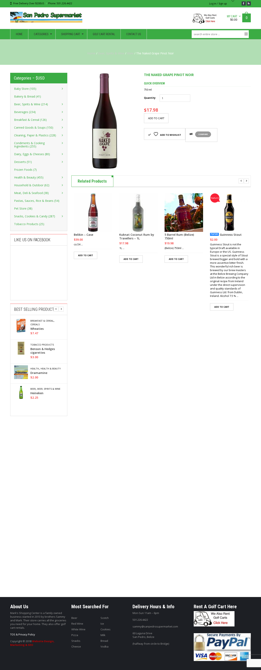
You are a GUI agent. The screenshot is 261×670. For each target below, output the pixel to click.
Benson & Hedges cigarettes (42, 351)
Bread (104, 641)
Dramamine (38, 373)
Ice (102, 623)
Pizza (74, 635)
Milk (103, 635)
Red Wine (77, 623)
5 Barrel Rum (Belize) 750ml (179, 236)
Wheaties (37, 329)
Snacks (75, 641)
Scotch (105, 618)
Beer (33, 388)
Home (91, 53)
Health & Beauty (51, 368)
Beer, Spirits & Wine (111, 53)
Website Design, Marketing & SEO (32, 643)
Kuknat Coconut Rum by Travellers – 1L (136, 236)
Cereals (35, 324)
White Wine (78, 629)
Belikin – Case (83, 235)
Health (34, 368)
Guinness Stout (231, 235)
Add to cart (156, 118)
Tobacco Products (42, 344)
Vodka (104, 646)
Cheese (76, 646)
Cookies (106, 629)
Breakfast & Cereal (42, 320)
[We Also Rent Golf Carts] (206, 20)
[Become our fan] (244, 3)
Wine (130, 53)
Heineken (36, 393)
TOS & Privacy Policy (22, 634)
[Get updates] (249, 3)
